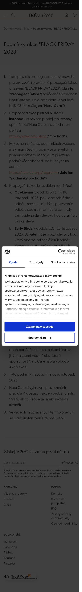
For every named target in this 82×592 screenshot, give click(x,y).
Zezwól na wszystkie (39, 326)
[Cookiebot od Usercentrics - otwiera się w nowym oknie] (58, 251)
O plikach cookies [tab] (63, 262)
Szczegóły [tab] (36, 262)
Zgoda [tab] (13, 262)
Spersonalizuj (37, 337)
